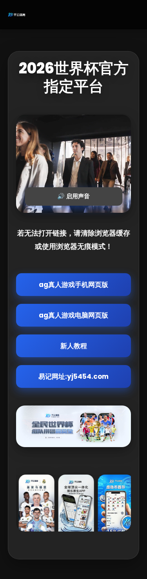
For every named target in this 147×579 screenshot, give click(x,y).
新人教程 (73, 346)
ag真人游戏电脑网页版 (73, 315)
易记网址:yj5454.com (73, 376)
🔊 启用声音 (73, 196)
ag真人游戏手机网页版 (73, 284)
